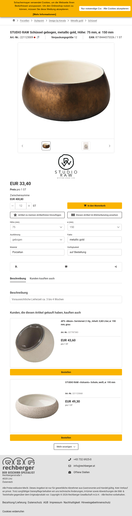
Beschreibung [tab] (18, 278)
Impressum (56, 502)
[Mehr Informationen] (44, 14)
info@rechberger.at (84, 465)
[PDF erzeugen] (16, 267)
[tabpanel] (66, 293)
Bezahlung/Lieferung (14, 502)
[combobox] (34, 227)
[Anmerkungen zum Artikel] (66, 267)
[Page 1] (46, 145)
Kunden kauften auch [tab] (42, 278)
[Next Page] (109, 146)
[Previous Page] (22, 146)
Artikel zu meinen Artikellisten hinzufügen (39, 215)
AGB (45, 502)
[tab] (46, 145)
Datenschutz (35, 502)
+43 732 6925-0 (82, 459)
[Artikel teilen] (115, 267)
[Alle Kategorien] (14, 20)
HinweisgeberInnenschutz (95, 502)
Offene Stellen (82, 472)
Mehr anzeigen (64, 446)
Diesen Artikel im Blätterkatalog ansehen (97, 215)
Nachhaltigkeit (72, 502)
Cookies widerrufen (13, 511)
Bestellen (66, 372)
